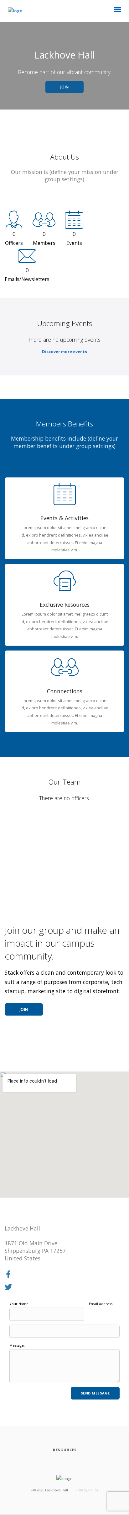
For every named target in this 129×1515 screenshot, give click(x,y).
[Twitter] (8, 1287)
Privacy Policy (86, 1490)
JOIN (64, 87)
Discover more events (64, 351)
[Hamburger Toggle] (117, 11)
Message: (17, 1345)
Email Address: (101, 1303)
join (24, 1009)
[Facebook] (8, 1275)
